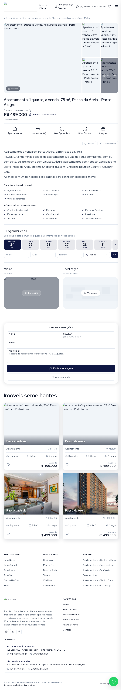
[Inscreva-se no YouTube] (12, 631)
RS (23, 18)
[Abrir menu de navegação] (116, 7)
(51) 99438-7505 (39, 669)
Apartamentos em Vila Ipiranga (97, 585)
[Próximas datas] (115, 245)
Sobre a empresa (71, 619)
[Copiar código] (30, 110)
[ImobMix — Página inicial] (20, 6)
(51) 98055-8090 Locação (93, 6)
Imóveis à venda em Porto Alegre (42, 18)
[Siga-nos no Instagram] (6, 631)
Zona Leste (9, 570)
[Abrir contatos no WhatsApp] (113, 681)
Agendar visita (62, 377)
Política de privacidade (108, 683)
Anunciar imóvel (70, 624)
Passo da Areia (67, 18)
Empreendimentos (71, 614)
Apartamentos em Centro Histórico (99, 560)
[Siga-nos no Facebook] (19, 631)
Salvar (91, 143)
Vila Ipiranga (49, 585)
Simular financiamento (44, 114)
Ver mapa (92, 293)
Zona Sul (8, 575)
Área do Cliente (43, 7)
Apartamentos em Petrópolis (96, 570)
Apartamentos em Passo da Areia (98, 565)
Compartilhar (109, 143)
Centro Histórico (12, 580)
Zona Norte (9, 560)
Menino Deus (49, 565)
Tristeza (47, 575)
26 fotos (14, 88)
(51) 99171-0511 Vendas (65, 7)
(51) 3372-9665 (17, 669)
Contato (67, 629)
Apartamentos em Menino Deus (98, 580)
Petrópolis (48, 560)
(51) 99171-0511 (40, 654)
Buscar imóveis (70, 609)
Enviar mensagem (63, 368)
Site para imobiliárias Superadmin (19, 685)
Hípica (6, 585)
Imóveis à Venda (11, 18)
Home (66, 604)
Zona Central (10, 565)
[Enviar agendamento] (114, 255)
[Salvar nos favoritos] (8, 464)
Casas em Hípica (90, 575)
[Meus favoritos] (109, 7)
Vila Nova (47, 580)
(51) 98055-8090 (18, 654)
